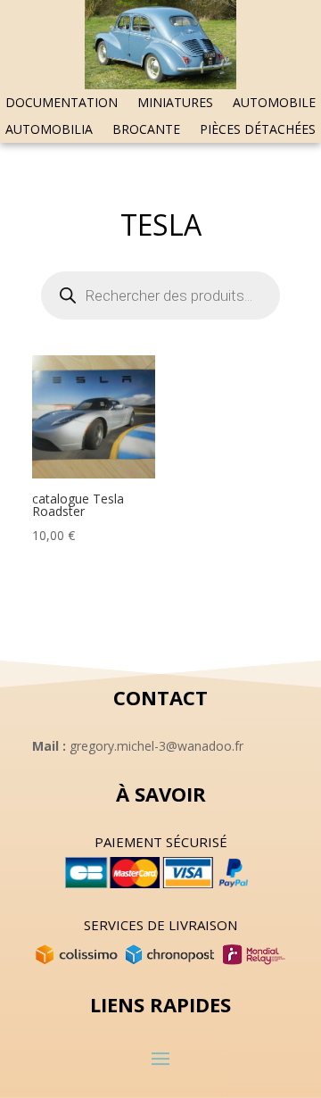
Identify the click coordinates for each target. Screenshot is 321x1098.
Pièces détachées (258, 130)
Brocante (146, 130)
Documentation (61, 103)
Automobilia (49, 130)
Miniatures (175, 103)
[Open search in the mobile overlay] (160, 295)
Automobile (274, 103)
